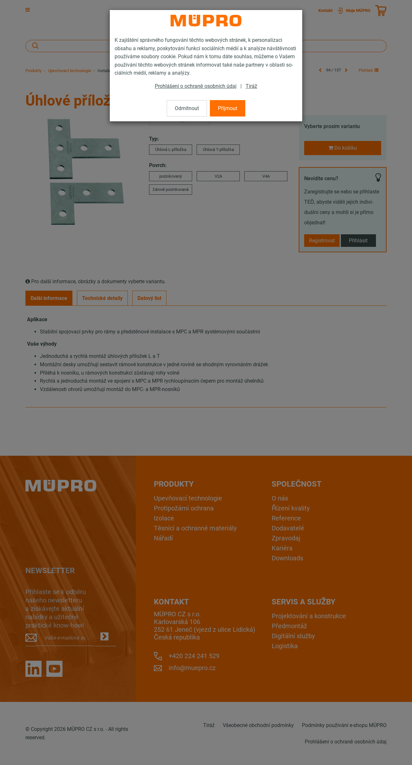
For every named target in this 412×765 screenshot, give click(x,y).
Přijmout (227, 108)
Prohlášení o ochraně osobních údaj (196, 86)
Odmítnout (187, 108)
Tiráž (251, 86)
